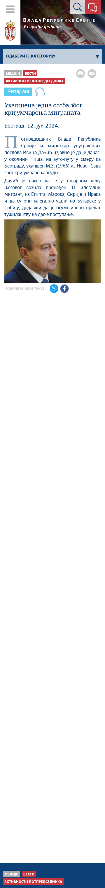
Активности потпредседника (35, 81)
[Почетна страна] (10, 30)
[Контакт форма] (93, 8)
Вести (30, 73)
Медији (13, 73)
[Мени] (10, 9)
